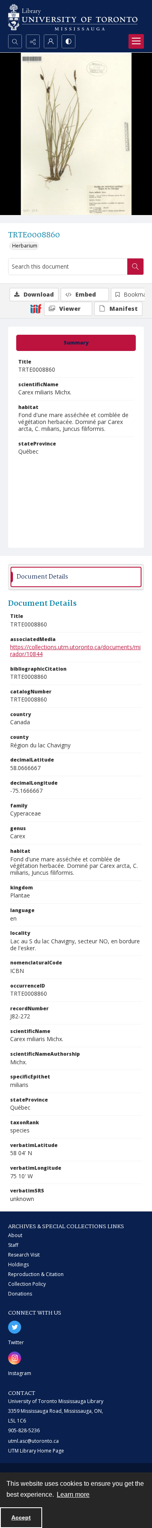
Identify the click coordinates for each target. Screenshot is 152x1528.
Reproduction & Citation (36, 1274)
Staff (13, 1245)
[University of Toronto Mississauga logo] (72, 17)
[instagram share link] (14, 1358)
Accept (21, 1517)
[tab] (76, 343)
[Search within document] (135, 266)
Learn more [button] (73, 1494)
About (15, 1235)
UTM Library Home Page (36, 1450)
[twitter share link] (14, 1327)
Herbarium (24, 245)
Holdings (18, 1264)
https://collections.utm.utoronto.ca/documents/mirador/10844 (75, 650)
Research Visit (24, 1254)
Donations (20, 1293)
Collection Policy (27, 1284)
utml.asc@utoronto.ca (33, 1441)
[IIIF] (35, 308)
